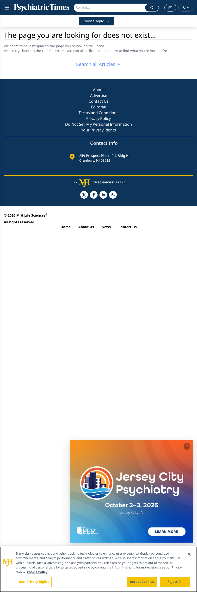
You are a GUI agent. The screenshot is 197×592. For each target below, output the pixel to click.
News (106, 227)
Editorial (98, 107)
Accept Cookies (142, 582)
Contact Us (99, 101)
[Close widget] (187, 446)
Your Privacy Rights (98, 130)
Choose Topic (93, 21)
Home (66, 227)
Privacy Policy (98, 118)
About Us (86, 227)
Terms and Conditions (98, 112)
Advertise (98, 95)
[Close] (189, 554)
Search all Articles (95, 64)
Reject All (175, 582)
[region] (98, 569)
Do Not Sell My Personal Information (98, 124)
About (98, 89)
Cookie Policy (37, 572)
